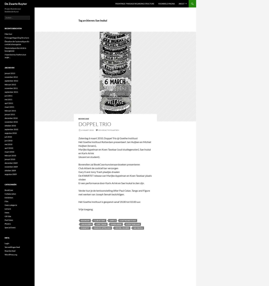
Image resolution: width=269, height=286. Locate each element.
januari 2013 (10, 73)
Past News (9, 220)
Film (6, 201)
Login (7, 243)
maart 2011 (9, 107)
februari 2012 (10, 84)
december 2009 (11, 163)
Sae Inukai (138, 228)
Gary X (113, 220)
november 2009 (11, 167)
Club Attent (99, 220)
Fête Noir (8, 34)
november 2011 (11, 88)
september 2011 (11, 92)
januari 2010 (10, 159)
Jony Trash (101, 224)
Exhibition (9, 197)
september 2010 (11, 129)
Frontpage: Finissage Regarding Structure (134, 4)
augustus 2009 (11, 174)
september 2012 (11, 81)
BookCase (83, 119)
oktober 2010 (10, 125)
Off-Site (8, 216)
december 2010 (11, 118)
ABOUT (181, 4)
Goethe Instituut (128, 220)
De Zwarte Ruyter (16, 3)
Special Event (10, 227)
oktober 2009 (10, 170)
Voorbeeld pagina (166, 4)
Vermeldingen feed (12, 247)
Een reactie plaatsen (108, 130)
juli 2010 (8, 137)
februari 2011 (10, 111)
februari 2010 (10, 155)
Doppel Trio (94, 124)
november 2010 (11, 122)
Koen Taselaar (133, 224)
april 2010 (9, 148)
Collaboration (10, 194)
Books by (85, 220)
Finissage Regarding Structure (17, 38)
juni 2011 (8, 96)
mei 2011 (8, 99)
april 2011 (9, 103)
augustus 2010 (11, 133)
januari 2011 (10, 114)
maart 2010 (9, 152)
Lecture (8, 209)
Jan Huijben (86, 224)
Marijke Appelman (102, 228)
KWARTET (85, 228)
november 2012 (11, 77)
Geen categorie (11, 205)
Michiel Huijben (122, 228)
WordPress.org (11, 254)
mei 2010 (8, 144)
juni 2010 (8, 140)
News (7, 212)
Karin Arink (116, 224)
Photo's (8, 224)
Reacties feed (10, 251)
